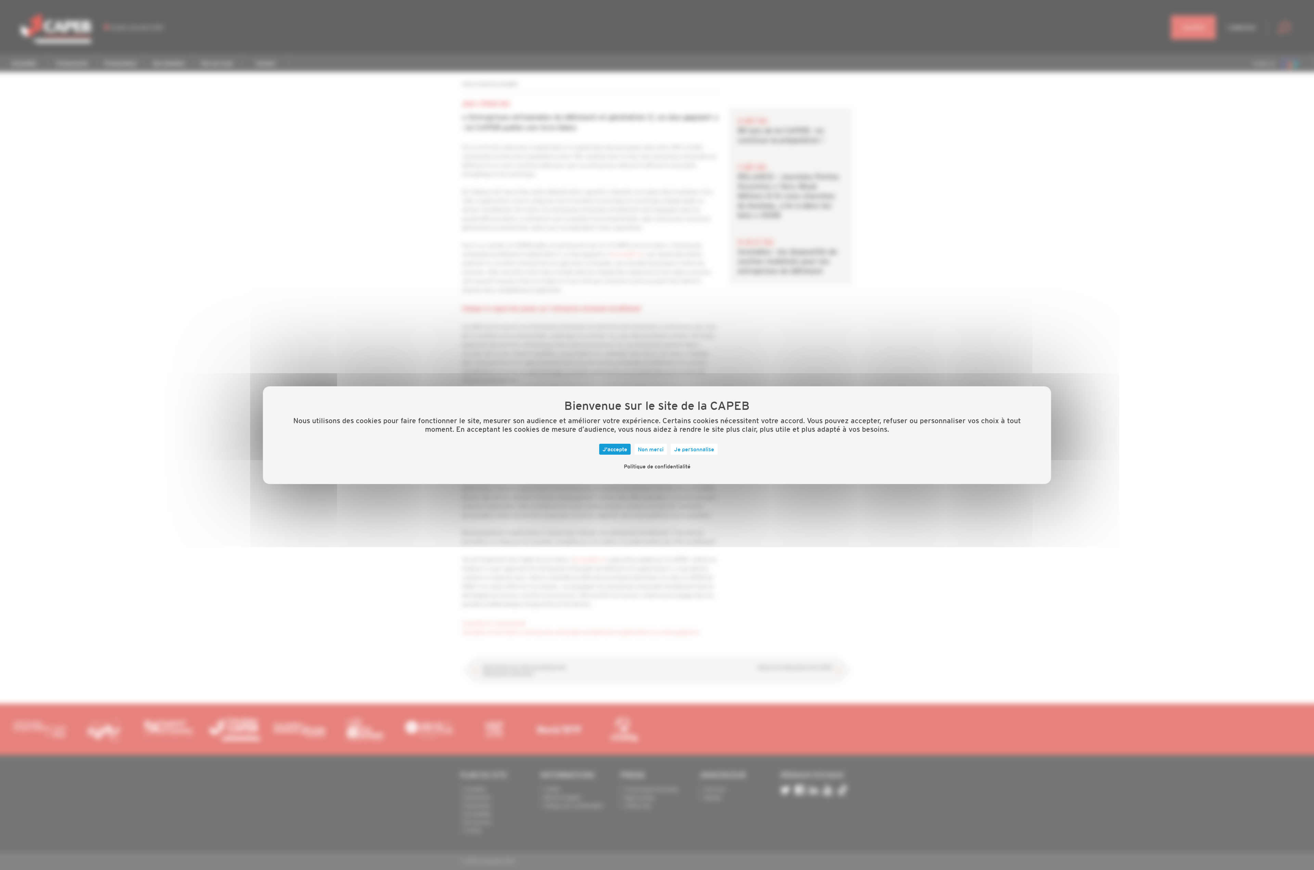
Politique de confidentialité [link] (657, 466)
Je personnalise (694, 449)
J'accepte (615, 449)
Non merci (651, 449)
